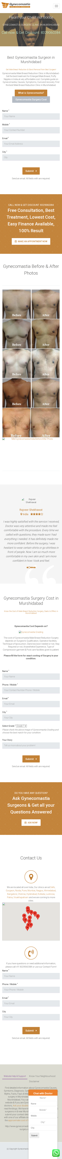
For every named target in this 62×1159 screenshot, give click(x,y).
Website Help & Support (15, 1076)
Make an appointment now (32, 241)
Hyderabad (31, 894)
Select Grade (9, 726)
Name (5, 111)
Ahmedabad (50, 890)
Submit (29, 170)
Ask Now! (32, 822)
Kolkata (41, 894)
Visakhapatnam (21, 897)
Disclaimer (34, 1081)
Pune (24, 890)
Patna (10, 897)
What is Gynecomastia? (31, 92)
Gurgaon (10, 890)
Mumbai (31, 890)
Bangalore (12, 894)
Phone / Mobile (10, 684)
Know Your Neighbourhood (42, 1076)
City (4, 152)
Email (5, 138)
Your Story (7, 740)
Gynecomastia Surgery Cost (31, 99)
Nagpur (39, 890)
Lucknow (50, 894)
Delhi (52, 887)
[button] (25, 921)
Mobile (6, 124)
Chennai (22, 894)
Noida (18, 890)
